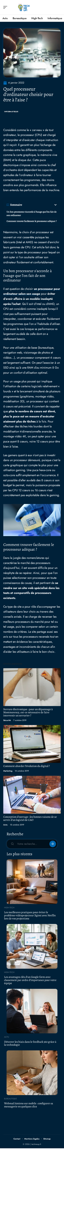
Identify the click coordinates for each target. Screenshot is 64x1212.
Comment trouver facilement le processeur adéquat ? (32, 221)
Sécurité (7, 720)
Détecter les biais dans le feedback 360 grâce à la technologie (30, 1043)
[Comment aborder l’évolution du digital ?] (32, 744)
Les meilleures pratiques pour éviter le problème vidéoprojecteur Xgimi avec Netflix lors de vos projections (30, 915)
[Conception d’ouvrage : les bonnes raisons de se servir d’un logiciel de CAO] (32, 795)
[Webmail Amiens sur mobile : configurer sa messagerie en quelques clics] (32, 1072)
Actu (5, 824)
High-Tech (9, 907)
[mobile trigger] (6, 7)
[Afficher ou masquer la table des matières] (39, 205)
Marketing (7, 770)
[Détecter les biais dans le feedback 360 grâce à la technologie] (32, 1011)
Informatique (11, 111)
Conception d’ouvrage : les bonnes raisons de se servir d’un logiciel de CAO (30, 818)
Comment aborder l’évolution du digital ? (26, 766)
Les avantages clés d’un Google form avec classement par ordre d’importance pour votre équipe (30, 980)
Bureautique (10, 1098)
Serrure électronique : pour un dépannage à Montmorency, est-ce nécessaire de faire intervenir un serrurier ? (28, 712)
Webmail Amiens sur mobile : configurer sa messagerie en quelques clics (28, 1104)
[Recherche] (58, 7)
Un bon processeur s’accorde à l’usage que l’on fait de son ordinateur (31, 213)
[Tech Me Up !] (23, 7)
